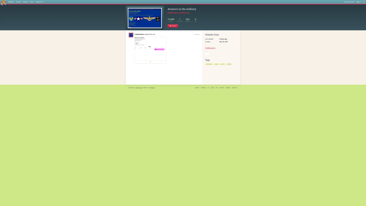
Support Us (39, 2)
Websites (11, 2)
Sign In (358, 2)
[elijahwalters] (131, 35)
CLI (208, 88)
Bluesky (152, 88)
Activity (25, 2)
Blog (212, 88)
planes (216, 64)
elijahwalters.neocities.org (178, 12)
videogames (209, 64)
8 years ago (196, 34)
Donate (203, 88)
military (222, 64)
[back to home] (3, 3)
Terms (228, 88)
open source (139, 88)
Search (18, 2)
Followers (210, 48)
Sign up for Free (349, 2)
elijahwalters (140, 34)
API (217, 88)
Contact (234, 88)
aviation (229, 64)
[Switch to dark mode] (364, 2)
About (197, 88)
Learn (31, 2)
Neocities (131, 88)
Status (221, 88)
